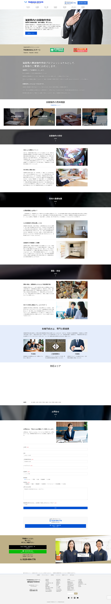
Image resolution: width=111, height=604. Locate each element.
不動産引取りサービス (70, 584)
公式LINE (79, 586)
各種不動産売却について (71, 590)
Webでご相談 (83, 2)
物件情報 (57, 584)
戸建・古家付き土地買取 (49, 587)
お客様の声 (58, 581)
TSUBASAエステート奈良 (82, 584)
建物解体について (70, 581)
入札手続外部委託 (59, 590)
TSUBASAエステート (33, 580)
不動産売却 (47, 579)
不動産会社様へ (58, 591)
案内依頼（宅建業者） (70, 587)
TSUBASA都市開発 (70, 585)
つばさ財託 (80, 579)
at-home (79, 585)
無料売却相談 (58, 579)
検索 (76, 593)
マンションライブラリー (71, 580)
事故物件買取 (47, 586)
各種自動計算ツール (70, 586)
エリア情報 (58, 587)
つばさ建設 (80, 580)
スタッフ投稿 (58, 586)
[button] (28, 547)
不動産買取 (47, 584)
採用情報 (68, 579)
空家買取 (46, 585)
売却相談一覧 (58, 580)
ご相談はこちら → (31, 33)
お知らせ (57, 585)
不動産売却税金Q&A (48, 591)
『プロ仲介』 (47, 581)
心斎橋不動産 (80, 581)
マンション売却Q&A (48, 590)
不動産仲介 (47, 580)
